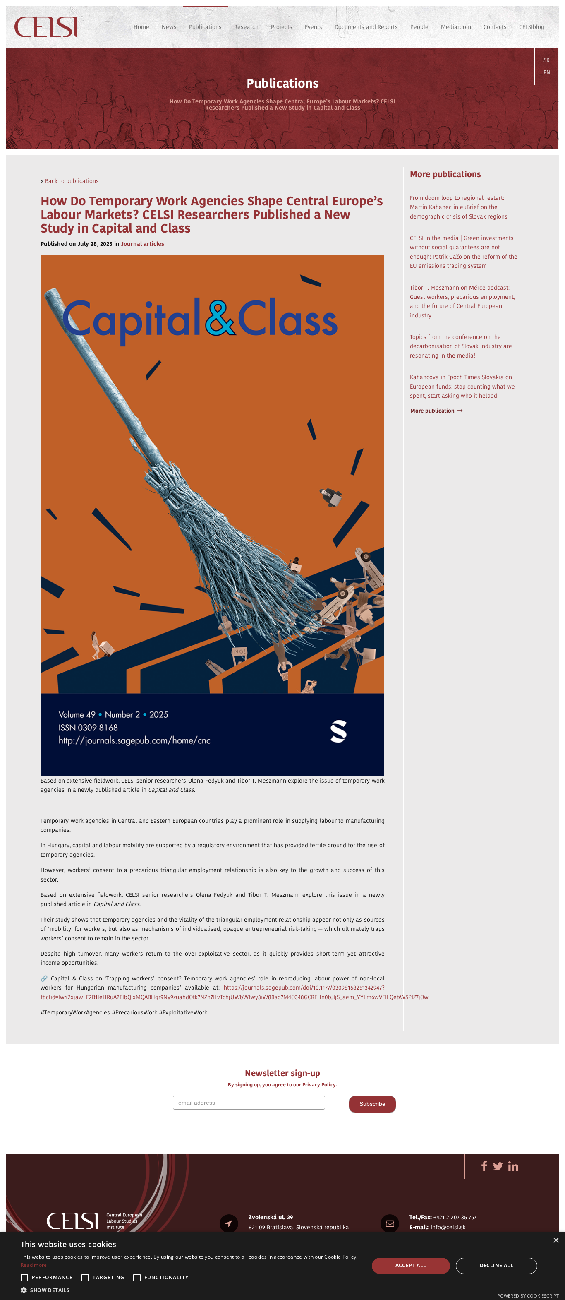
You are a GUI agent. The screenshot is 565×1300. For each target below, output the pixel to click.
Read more (34, 1265)
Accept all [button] (410, 1265)
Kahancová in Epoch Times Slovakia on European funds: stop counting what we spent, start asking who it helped (462, 386)
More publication (432, 411)
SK (546, 60)
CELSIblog (531, 27)
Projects (281, 27)
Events (313, 27)
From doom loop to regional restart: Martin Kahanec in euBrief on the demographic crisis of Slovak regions (459, 207)
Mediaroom (456, 27)
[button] (189, 1290)
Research (246, 27)
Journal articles (142, 244)
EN (547, 72)
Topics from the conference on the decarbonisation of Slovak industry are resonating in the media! (461, 346)
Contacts (495, 27)
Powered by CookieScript (528, 1296)
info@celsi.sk (448, 1227)
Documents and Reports (366, 27)
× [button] (556, 1241)
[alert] (282, 1266)
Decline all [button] (496, 1265)
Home (141, 27)
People (419, 27)
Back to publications (72, 181)
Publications (205, 27)
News (169, 27)
